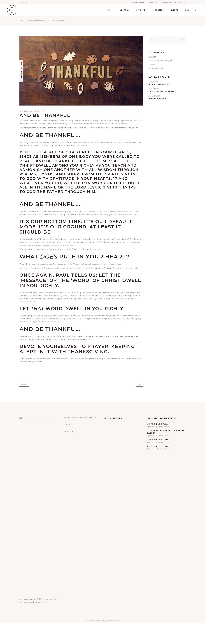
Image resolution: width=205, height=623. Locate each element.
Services (152, 64)
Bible (151, 57)
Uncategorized (155, 68)
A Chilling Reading (160, 84)
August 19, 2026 (154, 89)
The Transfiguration (162, 91)
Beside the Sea (157, 98)
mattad (42, 111)
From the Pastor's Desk (37, 20)
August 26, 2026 (154, 82)
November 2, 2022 (21, 71)
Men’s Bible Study (158, 424)
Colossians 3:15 (71, 128)
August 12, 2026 (154, 96)
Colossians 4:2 (85, 339)
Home (21, 20)
